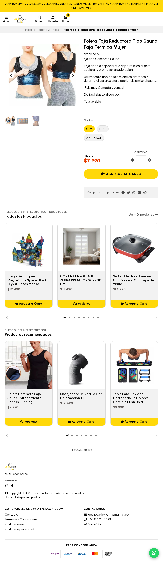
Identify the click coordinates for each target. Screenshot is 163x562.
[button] (145, 192)
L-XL (102, 129)
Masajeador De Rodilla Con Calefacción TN (81, 396)
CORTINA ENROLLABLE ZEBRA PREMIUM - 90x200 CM (80, 280)
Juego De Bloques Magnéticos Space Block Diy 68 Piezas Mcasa (27, 280)
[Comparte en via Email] (139, 192)
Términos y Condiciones (21, 519)
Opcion (88, 120)
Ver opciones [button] (81, 303)
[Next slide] (73, 75)
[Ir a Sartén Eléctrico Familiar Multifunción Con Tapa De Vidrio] (134, 247)
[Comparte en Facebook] (123, 192)
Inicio (28, 29)
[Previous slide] (11, 75)
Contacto (11, 514)
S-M (89, 129)
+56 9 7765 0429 (99, 519)
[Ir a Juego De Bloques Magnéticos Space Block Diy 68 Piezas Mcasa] (28, 247)
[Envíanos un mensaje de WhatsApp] (154, 553)
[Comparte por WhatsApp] (134, 192)
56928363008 (98, 524)
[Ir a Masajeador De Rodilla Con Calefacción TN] (81, 365)
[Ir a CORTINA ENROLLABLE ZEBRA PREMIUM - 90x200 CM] (81, 247)
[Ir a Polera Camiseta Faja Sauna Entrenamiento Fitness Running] (28, 365)
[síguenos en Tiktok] (12, 485)
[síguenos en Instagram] (7, 485)
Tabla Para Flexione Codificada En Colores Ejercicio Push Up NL (131, 398)
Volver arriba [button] (83, 450)
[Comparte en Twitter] (128, 192)
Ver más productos (142, 214)
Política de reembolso (20, 524)
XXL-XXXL (94, 138)
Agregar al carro (123, 174)
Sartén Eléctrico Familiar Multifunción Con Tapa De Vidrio (133, 280)
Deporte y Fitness (48, 29)
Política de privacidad (19, 529)
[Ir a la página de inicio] (20, 19)
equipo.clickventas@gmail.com (109, 514)
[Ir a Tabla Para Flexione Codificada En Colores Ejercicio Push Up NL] (134, 365)
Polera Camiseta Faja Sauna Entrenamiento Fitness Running (24, 398)
